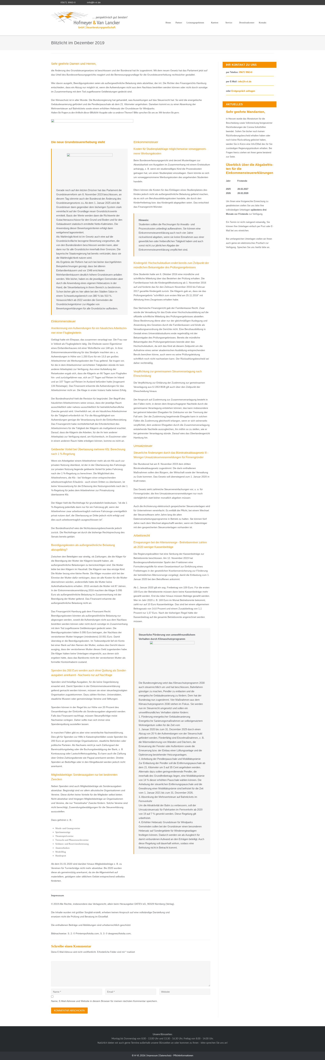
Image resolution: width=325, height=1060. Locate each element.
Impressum (152, 1056)
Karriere (214, 22)
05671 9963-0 (68, 2)
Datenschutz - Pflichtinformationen (176, 1056)
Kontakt (262, 22)
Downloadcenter (246, 22)
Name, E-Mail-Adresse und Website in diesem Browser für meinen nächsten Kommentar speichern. (104, 1001)
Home (168, 22)
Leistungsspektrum (195, 22)
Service (228, 22)
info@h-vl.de (94, 2)
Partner (179, 22)
